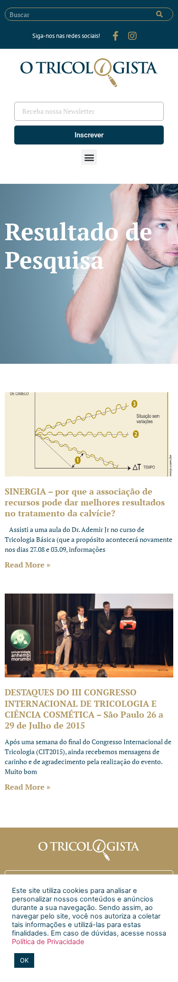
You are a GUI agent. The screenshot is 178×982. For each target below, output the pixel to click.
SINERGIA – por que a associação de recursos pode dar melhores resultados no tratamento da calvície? (85, 502)
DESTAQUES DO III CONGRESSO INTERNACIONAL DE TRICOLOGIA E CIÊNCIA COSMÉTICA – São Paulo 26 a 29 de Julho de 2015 (84, 708)
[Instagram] (132, 36)
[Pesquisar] (159, 14)
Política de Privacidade (48, 941)
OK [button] (24, 960)
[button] (89, 157)
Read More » (27, 564)
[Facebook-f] (115, 36)
